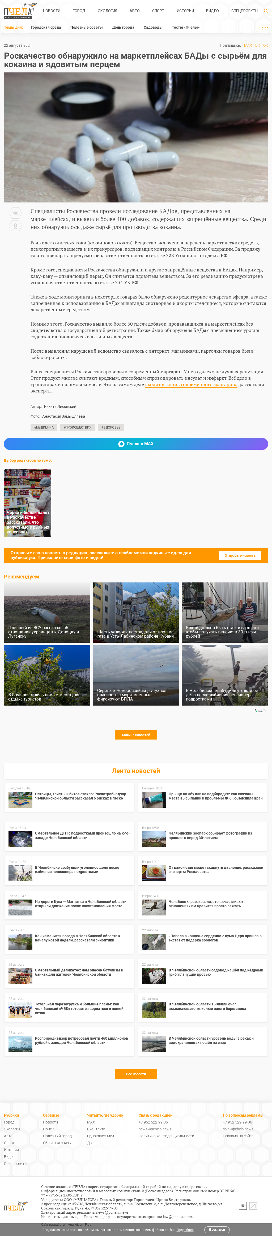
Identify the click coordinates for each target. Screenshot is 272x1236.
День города (123, 27)
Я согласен (217, 1229)
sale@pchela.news (238, 1129)
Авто (135, 11)
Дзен (91, 1143)
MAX (248, 45)
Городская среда (46, 27)
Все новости (136, 1074)
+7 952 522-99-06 (153, 1122)
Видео (212, 11)
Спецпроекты (244, 11)
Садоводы (153, 27)
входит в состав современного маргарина (191, 384)
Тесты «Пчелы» (186, 27)
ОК (265, 45)
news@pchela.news (155, 1129)
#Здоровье (110, 427)
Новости (51, 11)
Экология (107, 11)
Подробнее (185, 1230)
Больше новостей (136, 735)
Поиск (48, 1129)
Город (79, 11)
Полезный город (57, 1136)
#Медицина (44, 427)
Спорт (158, 11)
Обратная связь (57, 1143)
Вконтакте (96, 1129)
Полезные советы (86, 27)
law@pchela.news (178, 1216)
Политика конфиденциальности (166, 1136)
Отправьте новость (240, 556)
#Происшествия (77, 427)
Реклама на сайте (238, 1136)
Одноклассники (100, 1136)
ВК (257, 45)
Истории (185, 11)
